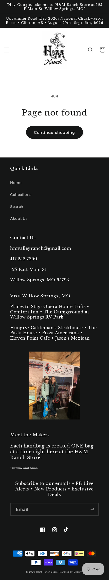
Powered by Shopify (71, 571)
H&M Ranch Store (47, 571)
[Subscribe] (92, 509)
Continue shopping (54, 132)
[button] (6, 50)
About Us (19, 218)
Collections (20, 194)
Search (16, 206)
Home (16, 182)
